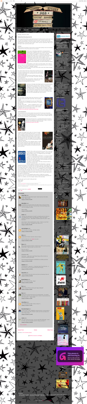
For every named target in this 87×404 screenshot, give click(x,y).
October (60, 147)
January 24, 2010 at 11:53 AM (27, 275)
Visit (59, 233)
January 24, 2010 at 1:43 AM (27, 240)
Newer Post (21, 330)
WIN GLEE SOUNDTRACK (63, 165)
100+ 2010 (45, 29)
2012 (59, 139)
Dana (23, 293)
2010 (59, 142)
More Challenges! (61, 185)
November (61, 145)
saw (43, 400)
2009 (59, 194)
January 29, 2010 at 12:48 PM (27, 322)
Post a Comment (23, 324)
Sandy (23, 214)
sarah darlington (25, 228)
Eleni (23, 286)
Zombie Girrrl (66, 52)
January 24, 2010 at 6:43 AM (27, 261)
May (59, 155)
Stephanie (23, 264)
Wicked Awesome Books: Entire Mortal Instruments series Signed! (63, 122)
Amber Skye (24, 195)
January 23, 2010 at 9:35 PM (27, 231)
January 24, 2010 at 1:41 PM (27, 298)
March (60, 158)
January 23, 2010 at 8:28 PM (27, 211)
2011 (59, 140)
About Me (26, 29)
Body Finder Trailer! (62, 175)
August (60, 150)
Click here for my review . (28, 109)
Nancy (23, 244)
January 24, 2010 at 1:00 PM (27, 289)
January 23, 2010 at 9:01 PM (27, 224)
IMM (21, 190)
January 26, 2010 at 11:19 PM (27, 314)
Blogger (50, 400)
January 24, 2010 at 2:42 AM (27, 250)
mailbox (33, 239)
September (61, 148)
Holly (23, 235)
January (60, 161)
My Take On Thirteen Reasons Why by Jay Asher (64, 164)
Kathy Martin (24, 203)
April (60, 156)
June (60, 153)
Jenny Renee (24, 302)
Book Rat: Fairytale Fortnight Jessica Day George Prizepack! (63, 116)
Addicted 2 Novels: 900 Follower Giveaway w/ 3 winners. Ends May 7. (63, 113)
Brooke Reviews (25, 279)
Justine (23, 318)
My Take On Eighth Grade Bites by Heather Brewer (63, 173)
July (59, 151)
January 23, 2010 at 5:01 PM (27, 199)
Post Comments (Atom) (27, 332)
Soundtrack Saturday (62, 176)
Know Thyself (60, 186)
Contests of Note (61, 180)
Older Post (50, 330)
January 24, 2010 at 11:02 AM (27, 269)
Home (19, 29)
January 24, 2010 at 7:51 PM (27, 305)
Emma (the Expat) (25, 308)
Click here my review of (32, 122)
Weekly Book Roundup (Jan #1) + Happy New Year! (63, 191)
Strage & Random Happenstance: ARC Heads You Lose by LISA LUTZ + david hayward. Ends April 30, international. (63, 126)
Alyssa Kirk (24, 272)
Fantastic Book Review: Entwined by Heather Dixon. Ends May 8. (62, 130)
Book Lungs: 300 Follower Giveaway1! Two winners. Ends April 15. (63, 118)
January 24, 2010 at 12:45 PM (27, 282)
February (60, 160)
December (61, 143)
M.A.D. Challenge (36, 29)
